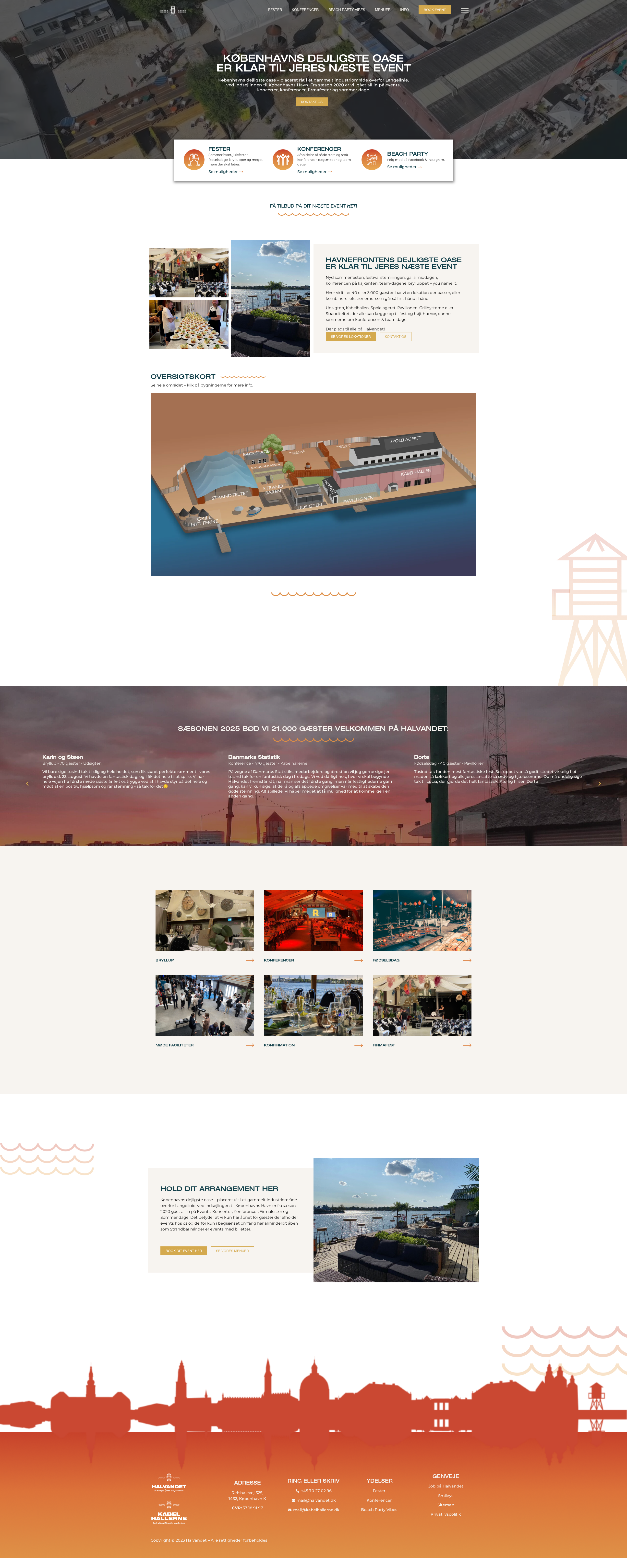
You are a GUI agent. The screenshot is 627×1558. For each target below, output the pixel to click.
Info (404, 10)
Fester (275, 10)
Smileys (445, 1495)
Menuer (382, 10)
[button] (27, 783)
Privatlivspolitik (446, 1514)
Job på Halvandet (445, 1486)
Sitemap (445, 1505)
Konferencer (305, 10)
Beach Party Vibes (346, 10)
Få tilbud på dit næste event (313, 206)
